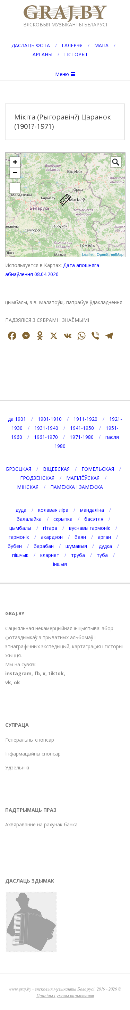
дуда (21, 510)
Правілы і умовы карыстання (65, 995)
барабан (44, 546)
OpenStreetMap (110, 254)
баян (80, 537)
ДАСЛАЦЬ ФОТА (30, 45)
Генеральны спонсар (29, 739)
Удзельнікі (17, 767)
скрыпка (62, 519)
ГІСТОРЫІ (75, 54)
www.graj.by (20, 989)
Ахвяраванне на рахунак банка (41, 824)
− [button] (15, 172)
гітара (50, 528)
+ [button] (15, 162)
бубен (15, 546)
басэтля (93, 519)
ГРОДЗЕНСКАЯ (37, 478)
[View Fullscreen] (15, 188)
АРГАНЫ (42, 54)
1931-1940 (46, 428)
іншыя (60, 564)
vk (8, 682)
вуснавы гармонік (89, 528)
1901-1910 (50, 419)
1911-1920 (85, 419)
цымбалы (20, 528)
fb (37, 673)
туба (102, 555)
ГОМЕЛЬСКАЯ (97, 469)
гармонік (19, 537)
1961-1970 (46, 437)
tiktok (56, 673)
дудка (105, 546)
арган (104, 537)
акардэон (52, 537)
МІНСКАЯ (27, 487)
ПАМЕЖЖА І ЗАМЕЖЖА (76, 487)
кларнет (49, 555)
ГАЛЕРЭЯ (72, 45)
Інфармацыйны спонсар (33, 753)
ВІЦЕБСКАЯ (56, 469)
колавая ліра (53, 510)
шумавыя (76, 546)
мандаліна (92, 510)
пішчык (20, 555)
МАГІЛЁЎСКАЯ (82, 478)
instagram (18, 673)
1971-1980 (82, 437)
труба (78, 555)
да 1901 (17, 419)
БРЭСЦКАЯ (18, 469)
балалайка (29, 519)
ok (17, 682)
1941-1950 (82, 428)
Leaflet (88, 254)
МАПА (101, 45)
